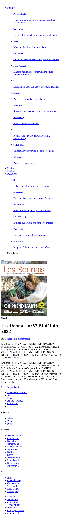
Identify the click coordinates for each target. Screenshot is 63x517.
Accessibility (13, 457)
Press (9, 423)
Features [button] (11, 7)
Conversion (13, 438)
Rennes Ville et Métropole (17, 338)
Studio (10, 452)
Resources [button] (12, 173)
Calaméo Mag (14, 480)
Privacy (11, 507)
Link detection (14, 460)
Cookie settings (14, 513)
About (10, 418)
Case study (12, 486)
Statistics (11, 441)
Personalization (14, 435)
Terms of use (13, 505)
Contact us (12, 502)
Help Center (13, 488)
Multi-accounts (14, 446)
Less (17, 382)
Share (10, 455)
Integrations (13, 444)
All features (13, 466)
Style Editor (13, 463)
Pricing (10, 168)
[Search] (2, 260)
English (11, 496)
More (16, 357)
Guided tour (13, 483)
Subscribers (13, 449)
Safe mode (12, 499)
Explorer (11, 171)
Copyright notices (15, 510)
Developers (12, 491)
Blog (9, 477)
